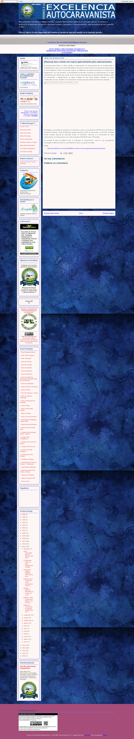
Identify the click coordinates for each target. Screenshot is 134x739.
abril (25, 634)
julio (25, 626)
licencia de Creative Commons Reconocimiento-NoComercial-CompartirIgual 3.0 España (29, 340)
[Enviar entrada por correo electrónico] (60, 153)
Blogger (105, 735)
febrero (26, 639)
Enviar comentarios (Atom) (83, 218)
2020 (24, 533)
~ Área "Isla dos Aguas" (27, 355)
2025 (24, 520)
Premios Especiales (26, 139)
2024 (24, 522)
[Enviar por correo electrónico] (64, 153)
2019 (24, 536)
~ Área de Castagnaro (27, 383)
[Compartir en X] (68, 153)
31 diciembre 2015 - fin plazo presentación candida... (28, 564)
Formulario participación (27, 148)
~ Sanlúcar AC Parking (27, 475)
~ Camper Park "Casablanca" (25, 437)
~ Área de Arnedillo (26, 364)
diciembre (27, 549)
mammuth (87, 735)
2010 (24, 656)
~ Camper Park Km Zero (27, 446)
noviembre (27, 615)
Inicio (81, 213)
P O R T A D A (24, 126)
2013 (24, 648)
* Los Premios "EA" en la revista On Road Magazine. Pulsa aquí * (67, 42)
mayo (26, 631)
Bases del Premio (25, 130)
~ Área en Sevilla (25, 413)
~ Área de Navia (25, 390)
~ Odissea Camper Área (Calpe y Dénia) (27, 471)
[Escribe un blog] (66, 153)
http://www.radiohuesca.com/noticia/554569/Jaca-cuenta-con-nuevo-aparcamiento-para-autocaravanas (76, 148)
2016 (24, 544)
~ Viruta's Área (24, 481)
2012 (24, 650)
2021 (24, 530)
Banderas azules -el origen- (28, 142)
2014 (24, 645)
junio (25, 628)
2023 (24, 525)
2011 (24, 653)
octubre (26, 618)
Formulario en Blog (26, 151)
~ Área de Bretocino (26, 374)
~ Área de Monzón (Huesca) (29, 386)
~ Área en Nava (25, 405)
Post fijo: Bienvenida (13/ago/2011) (28, 667)
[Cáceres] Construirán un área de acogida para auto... (28, 608)
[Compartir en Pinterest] (72, 153)
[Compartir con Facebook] (70, 153)
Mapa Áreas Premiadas (27, 145)
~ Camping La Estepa (27, 459)
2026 (24, 517)
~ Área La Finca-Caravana (28, 416)
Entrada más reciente (51, 213)
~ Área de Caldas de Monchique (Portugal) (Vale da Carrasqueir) (28, 378)
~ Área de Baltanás (26, 371)
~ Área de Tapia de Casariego (26, 396)
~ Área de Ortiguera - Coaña (29, 393)
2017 (24, 541)
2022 (24, 528)
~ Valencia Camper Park (27, 478)
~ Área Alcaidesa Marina (27, 352)
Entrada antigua (108, 213)
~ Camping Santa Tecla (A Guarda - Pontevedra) (28, 463)
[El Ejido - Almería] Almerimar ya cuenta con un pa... (28, 591)
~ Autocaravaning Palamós (28, 424)
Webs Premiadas (25, 136)
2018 (24, 538)
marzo (26, 636)
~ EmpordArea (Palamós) (28, 467)
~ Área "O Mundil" (25, 358)
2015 (24, 546)
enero (26, 642)
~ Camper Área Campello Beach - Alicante (28, 433)
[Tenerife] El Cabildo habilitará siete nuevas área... (28, 573)
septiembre (27, 620)
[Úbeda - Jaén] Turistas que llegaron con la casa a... (28, 600)
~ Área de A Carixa (26, 361)
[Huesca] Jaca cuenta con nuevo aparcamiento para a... (28, 582)
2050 (24, 514)
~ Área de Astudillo (26, 368)
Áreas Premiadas (25, 133)
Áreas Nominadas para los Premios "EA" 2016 (28, 554)
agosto (26, 623)
